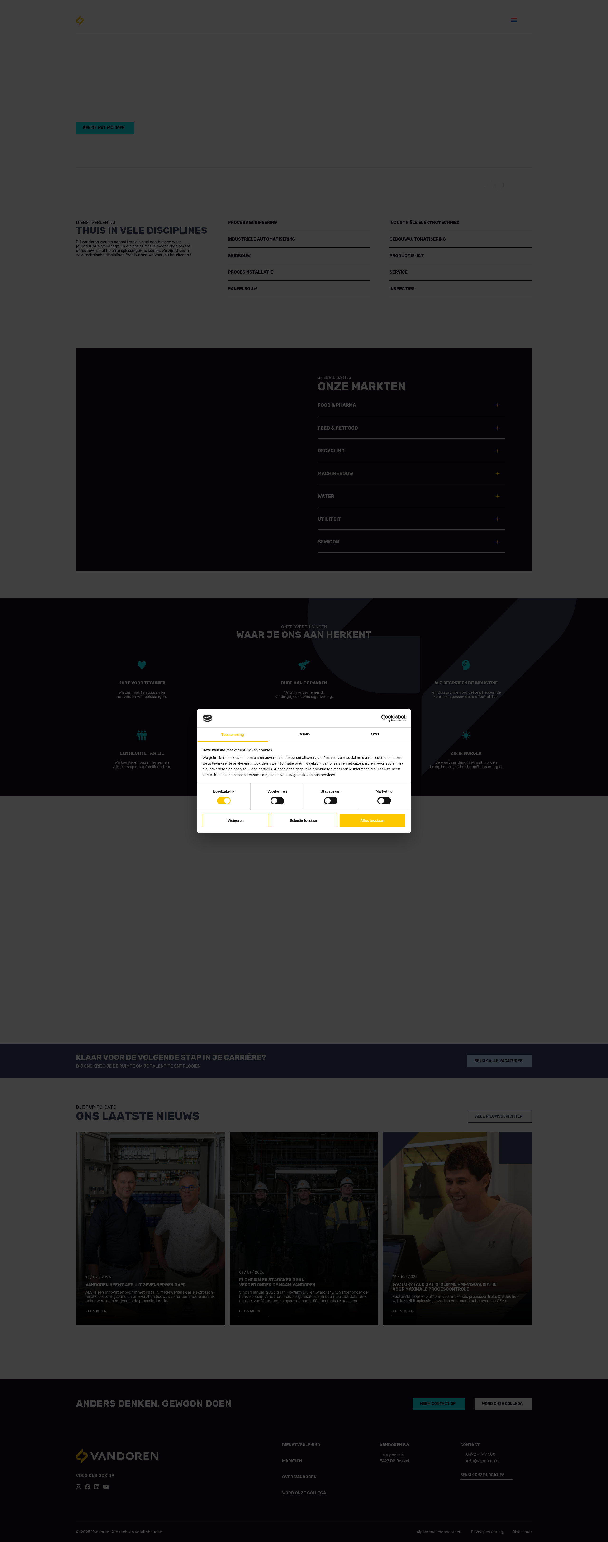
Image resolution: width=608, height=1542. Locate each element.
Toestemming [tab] (232, 735)
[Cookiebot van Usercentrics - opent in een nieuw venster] (385, 718)
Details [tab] (304, 734)
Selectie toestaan (304, 820)
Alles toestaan (372, 820)
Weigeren (236, 820)
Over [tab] (375, 734)
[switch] (277, 800)
